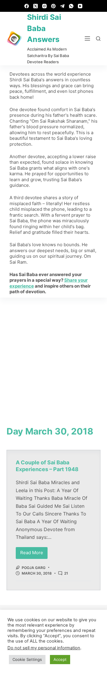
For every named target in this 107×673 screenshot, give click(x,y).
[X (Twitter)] (35, 6)
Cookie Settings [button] (27, 659)
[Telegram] (62, 6)
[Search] (98, 38)
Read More (34, 551)
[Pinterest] (53, 6)
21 (66, 573)
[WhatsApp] (71, 6)
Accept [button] (60, 659)
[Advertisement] (53, 354)
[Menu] (87, 38)
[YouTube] (80, 6)
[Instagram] (44, 6)
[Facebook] (26, 6)
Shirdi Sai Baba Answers (44, 28)
